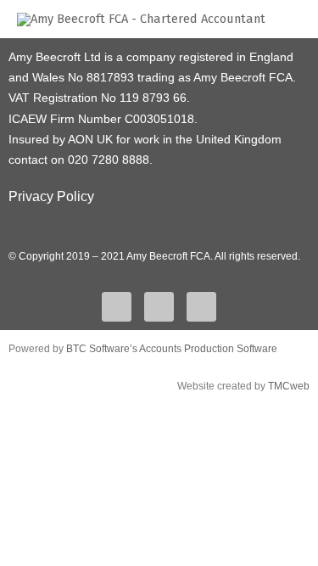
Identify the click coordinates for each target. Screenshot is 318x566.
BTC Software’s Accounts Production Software (171, 349)
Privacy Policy (51, 196)
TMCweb (289, 386)
